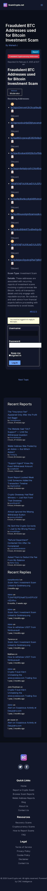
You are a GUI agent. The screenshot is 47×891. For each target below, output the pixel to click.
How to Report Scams (23, 830)
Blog (23, 802)
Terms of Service (23, 847)
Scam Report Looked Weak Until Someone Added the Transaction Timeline (21, 480)
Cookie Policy (23, 855)
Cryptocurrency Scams (23, 826)
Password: (15, 341)
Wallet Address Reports (23, 798)
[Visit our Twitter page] (20, 766)
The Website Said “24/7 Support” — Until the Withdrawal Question (19, 432)
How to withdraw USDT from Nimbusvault (22, 628)
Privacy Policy (23, 851)
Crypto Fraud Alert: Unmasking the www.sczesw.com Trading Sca (22, 675)
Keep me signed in (16, 354)
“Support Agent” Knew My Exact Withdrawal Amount (20, 465)
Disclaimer (23, 859)
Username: (15, 328)
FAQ (24, 834)
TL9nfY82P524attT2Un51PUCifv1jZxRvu (22, 599)
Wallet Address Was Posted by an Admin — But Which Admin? (22, 449)
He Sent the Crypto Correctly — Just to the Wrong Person (22, 527)
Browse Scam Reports (23, 794)
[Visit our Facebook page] (26, 766)
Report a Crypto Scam (23, 790)
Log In (15, 362)
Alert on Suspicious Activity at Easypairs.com (22, 709)
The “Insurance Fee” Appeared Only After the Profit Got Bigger (22, 414)
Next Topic (23, 380)
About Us (23, 806)
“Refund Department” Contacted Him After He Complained (19, 543)
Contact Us (23, 810)
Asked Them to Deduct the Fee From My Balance (22, 558)
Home (23, 786)
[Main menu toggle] (41, 5)
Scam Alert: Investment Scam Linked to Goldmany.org (22, 584)
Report (35, 52)
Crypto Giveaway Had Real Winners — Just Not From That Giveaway (20, 497)
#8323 (33, 311)
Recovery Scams (23, 822)
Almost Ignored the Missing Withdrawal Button (21, 513)
